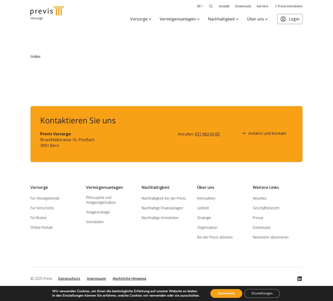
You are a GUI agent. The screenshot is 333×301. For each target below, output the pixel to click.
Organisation (207, 227)
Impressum (96, 278)
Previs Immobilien (290, 6)
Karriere (262, 6)
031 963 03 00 (207, 134)
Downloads (243, 6)
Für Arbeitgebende (44, 198)
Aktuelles (260, 198)
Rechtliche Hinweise (129, 278)
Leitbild (203, 208)
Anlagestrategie (98, 212)
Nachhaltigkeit (221, 19)
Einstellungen (262, 293)
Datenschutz (69, 278)
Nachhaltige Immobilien (160, 217)
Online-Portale (41, 227)
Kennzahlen (206, 198)
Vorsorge (138, 19)
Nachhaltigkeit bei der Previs (164, 198)
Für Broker (38, 217)
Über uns (255, 19)
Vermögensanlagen (178, 19)
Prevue (258, 217)
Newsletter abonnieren (271, 237)
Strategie (204, 217)
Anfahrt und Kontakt (267, 133)
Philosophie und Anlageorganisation (101, 200)
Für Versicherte (42, 208)
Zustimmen (226, 293)
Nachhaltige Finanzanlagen (162, 208)
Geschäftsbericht (266, 208)
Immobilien (95, 221)
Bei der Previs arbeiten (215, 237)
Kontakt (224, 6)
